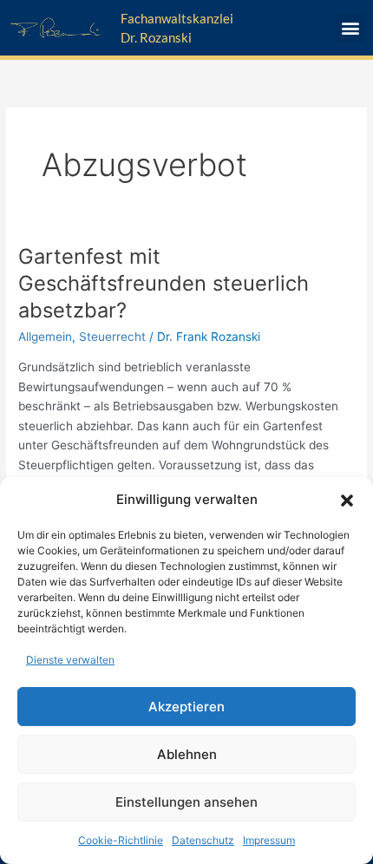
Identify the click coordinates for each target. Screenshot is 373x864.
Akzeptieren (186, 706)
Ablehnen (187, 754)
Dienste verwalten (70, 659)
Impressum (269, 840)
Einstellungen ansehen (186, 802)
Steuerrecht (112, 337)
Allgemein (45, 337)
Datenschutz (203, 840)
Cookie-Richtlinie (120, 840)
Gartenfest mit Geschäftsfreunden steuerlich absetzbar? (163, 283)
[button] (347, 500)
